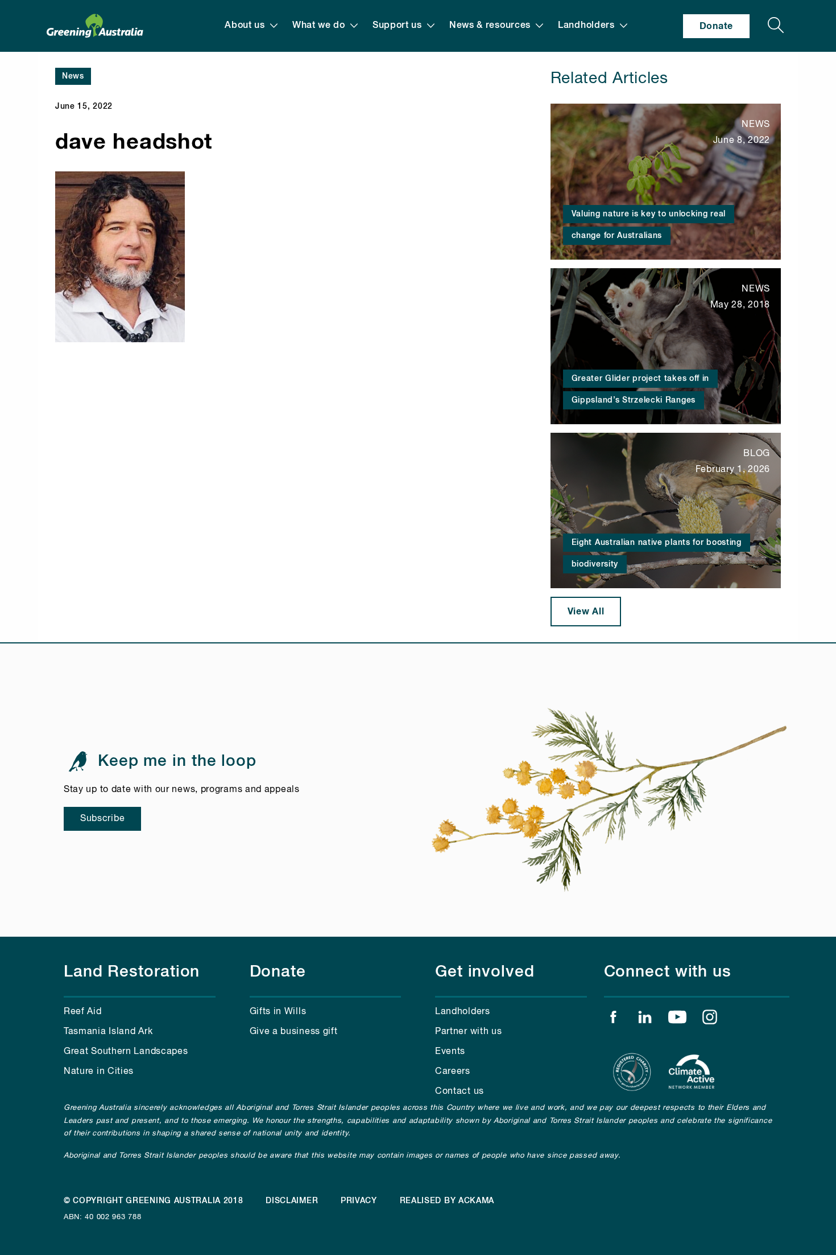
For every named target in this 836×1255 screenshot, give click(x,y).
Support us (397, 25)
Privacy (359, 1201)
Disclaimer (292, 1201)
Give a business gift (294, 1031)
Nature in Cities (99, 1071)
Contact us (459, 1091)
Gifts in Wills (278, 1011)
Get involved (485, 972)
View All (586, 611)
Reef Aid (83, 1011)
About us (245, 25)
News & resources (490, 25)
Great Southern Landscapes (126, 1051)
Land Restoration (132, 972)
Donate (716, 26)
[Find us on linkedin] (645, 1020)
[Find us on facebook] (613, 1020)
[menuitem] (251, 26)
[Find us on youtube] (677, 1020)
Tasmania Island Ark (108, 1031)
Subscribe (102, 818)
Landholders (586, 25)
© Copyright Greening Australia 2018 (153, 1201)
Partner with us (468, 1031)
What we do (318, 25)
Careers (452, 1071)
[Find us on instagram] (710, 1020)
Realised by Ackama (447, 1201)
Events (450, 1051)
